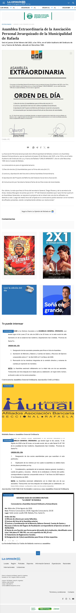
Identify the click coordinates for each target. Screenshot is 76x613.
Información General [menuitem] (42, 564)
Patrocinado (6, 24)
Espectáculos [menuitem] (56, 564)
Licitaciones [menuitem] (21, 567)
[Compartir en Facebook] (41, 147)
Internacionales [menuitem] (9, 567)
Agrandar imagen (71, 53)
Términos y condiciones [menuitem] (57, 592)
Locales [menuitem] (6, 564)
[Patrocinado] (38, 353)
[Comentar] (28, 147)
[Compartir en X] (44, 147)
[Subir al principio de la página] (38, 553)
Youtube (73, 599)
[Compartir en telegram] (37, 147)
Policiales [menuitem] (21, 564)
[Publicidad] (38, 16)
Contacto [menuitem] (71, 592)
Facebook (62, 599)
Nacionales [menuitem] (67, 564)
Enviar (48, 147)
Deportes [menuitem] (30, 564)
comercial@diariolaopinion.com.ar (11, 585)
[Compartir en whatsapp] (33, 147)
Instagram (66, 599)
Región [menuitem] (13, 564)
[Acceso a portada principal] (16, 2)
